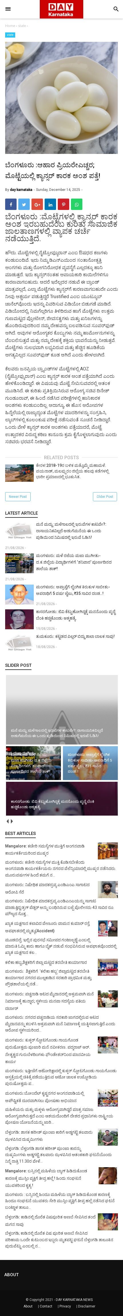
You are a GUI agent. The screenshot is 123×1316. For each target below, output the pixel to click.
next (11, 821)
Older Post (105, 497)
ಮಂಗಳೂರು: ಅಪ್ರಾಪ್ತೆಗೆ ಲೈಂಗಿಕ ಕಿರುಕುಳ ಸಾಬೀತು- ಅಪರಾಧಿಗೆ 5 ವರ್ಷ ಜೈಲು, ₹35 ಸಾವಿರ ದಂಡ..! (73, 590)
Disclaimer (86, 1306)
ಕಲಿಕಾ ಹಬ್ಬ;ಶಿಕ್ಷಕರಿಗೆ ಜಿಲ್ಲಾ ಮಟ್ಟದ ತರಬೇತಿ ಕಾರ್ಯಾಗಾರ (46, 962)
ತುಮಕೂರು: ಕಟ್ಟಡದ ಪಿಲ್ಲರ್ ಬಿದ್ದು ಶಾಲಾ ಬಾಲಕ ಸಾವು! (75, 636)
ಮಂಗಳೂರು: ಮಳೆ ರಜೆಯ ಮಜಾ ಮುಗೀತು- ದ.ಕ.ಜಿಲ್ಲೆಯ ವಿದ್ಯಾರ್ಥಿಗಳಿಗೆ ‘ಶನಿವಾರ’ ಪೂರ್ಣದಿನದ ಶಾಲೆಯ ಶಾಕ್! (74, 562)
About (28, 1306)
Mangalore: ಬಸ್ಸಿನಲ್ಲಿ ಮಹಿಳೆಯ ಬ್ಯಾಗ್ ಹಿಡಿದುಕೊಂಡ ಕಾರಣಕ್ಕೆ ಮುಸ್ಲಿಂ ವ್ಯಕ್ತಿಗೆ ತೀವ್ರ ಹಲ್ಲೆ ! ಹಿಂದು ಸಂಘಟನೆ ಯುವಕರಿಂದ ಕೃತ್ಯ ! (46, 1178)
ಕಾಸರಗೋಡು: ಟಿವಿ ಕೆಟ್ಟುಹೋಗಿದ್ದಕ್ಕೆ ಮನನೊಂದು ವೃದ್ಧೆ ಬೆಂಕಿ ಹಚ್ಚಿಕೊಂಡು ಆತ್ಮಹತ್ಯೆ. (75, 614)
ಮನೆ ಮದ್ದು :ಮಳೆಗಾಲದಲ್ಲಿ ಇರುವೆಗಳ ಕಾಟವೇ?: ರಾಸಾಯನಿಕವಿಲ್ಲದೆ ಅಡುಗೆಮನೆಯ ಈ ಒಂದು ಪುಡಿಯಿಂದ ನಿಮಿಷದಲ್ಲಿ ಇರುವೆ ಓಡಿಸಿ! (71, 531)
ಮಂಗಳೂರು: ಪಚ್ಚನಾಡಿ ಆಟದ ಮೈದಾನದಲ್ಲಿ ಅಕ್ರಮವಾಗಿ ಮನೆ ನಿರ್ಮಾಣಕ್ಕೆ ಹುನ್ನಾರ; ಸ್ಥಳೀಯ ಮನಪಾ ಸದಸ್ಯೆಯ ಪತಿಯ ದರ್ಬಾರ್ (49, 1001)
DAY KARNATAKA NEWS (74, 1300)
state (10, 34)
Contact (46, 1306)
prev (7, 821)
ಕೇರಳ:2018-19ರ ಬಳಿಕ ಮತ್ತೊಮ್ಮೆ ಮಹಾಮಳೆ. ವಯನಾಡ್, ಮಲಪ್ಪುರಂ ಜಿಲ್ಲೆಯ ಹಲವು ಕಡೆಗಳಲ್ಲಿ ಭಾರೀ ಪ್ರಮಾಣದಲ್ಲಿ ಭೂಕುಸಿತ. (72, 471)
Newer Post (18, 497)
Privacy (65, 1306)
